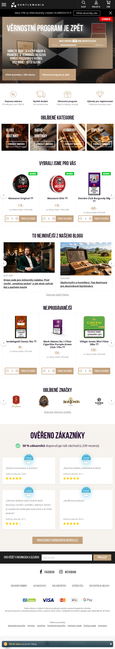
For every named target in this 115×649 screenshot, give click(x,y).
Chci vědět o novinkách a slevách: (21, 557)
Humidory (69, 130)
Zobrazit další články (57, 294)
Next (111, 263)
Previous (3, 263)
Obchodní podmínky (19, 586)
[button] (83, 4)
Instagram (70, 572)
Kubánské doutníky (16, 625)
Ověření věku (77, 586)
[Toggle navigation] (4, 5)
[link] (57, 43)
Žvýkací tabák (90, 625)
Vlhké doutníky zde (86, 13)
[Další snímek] (111, 195)
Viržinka (31, 625)
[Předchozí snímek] (3, 195)
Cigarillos (41, 625)
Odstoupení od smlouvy (99, 586)
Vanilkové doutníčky (56, 625)
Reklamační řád (59, 586)
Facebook (49, 572)
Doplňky (97, 130)
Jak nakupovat (39, 586)
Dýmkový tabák (75, 625)
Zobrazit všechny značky (57, 412)
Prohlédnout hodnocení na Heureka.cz (57, 540)
